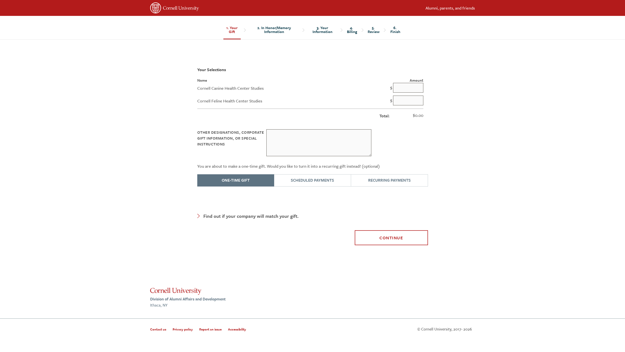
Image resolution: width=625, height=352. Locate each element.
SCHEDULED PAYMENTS (312, 180)
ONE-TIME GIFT (236, 180)
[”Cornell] (229, 8)
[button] (312, 216)
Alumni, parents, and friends (450, 8)
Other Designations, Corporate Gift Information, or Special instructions (230, 138)
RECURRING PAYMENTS (389, 180)
